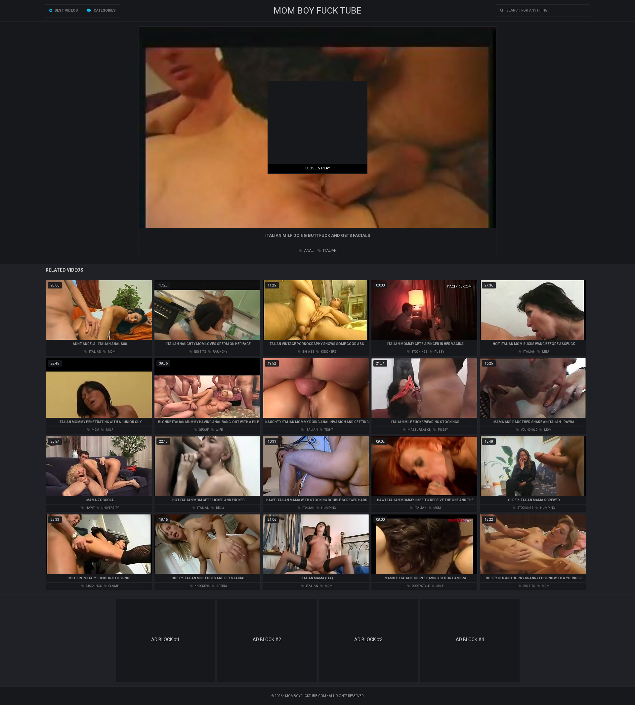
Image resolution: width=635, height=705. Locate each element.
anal (308, 250)
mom (111, 351)
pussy (439, 351)
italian (329, 250)
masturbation (419, 429)
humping (328, 507)
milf (545, 351)
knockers (328, 351)
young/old (528, 429)
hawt (90, 507)
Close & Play (317, 168)
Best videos (66, 10)
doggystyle (420, 586)
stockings (419, 351)
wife (219, 429)
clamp (113, 586)
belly (219, 507)
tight (328, 429)
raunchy (219, 351)
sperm (221, 586)
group (203, 429)
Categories (104, 10)
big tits (199, 351)
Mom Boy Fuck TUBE (317, 10)
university (110, 507)
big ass (308, 351)
